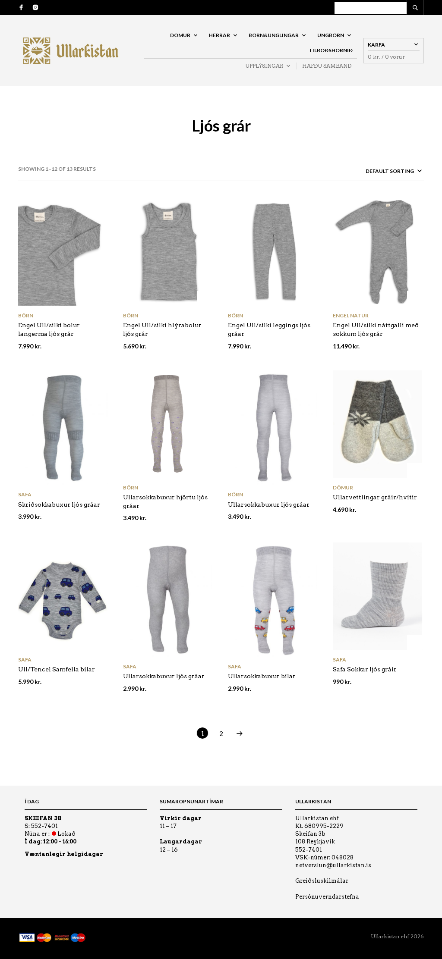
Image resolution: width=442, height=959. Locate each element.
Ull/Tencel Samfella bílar (56, 669)
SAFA (25, 494)
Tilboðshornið (331, 50)
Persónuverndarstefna (327, 896)
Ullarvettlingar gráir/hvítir (375, 497)
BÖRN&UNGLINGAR (274, 35)
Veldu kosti (99, 298)
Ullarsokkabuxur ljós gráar (268, 504)
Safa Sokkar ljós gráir (365, 669)
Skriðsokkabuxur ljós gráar (59, 504)
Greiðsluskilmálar (321, 881)
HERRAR (219, 35)
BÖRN (25, 315)
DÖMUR (180, 35)
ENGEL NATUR (351, 315)
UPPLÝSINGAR (264, 66)
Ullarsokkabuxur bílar (262, 676)
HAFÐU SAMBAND (326, 66)
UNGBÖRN (330, 35)
